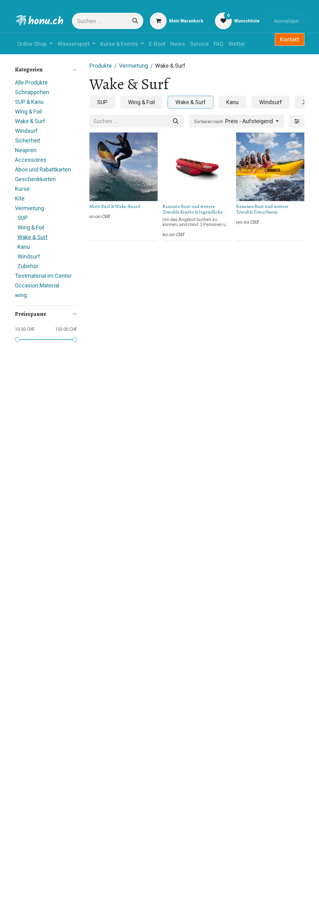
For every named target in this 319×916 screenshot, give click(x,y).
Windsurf (26, 131)
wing (21, 295)
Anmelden (286, 21)
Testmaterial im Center (43, 275)
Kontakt (289, 39)
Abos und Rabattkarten (43, 169)
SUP (22, 218)
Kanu (23, 246)
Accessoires (30, 160)
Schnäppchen (32, 92)
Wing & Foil (28, 111)
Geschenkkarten (35, 179)
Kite (20, 198)
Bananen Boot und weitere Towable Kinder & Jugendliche (193, 209)
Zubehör (27, 266)
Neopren (25, 150)
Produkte (100, 65)
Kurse (22, 189)
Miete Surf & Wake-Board (114, 206)
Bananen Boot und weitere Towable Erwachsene (262, 209)
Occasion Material (37, 285)
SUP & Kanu (29, 102)
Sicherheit (27, 140)
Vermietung (29, 208)
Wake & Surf (30, 121)
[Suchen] (135, 21)
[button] (236, 121)
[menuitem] (35, 44)
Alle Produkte (31, 82)
